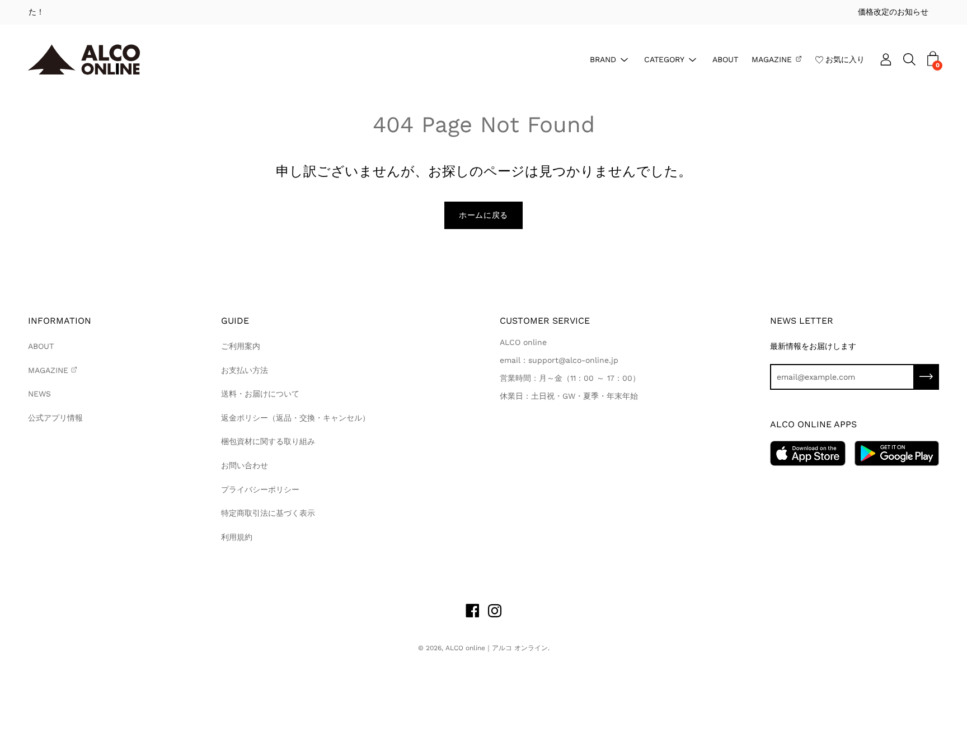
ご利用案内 (240, 346)
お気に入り (845, 58)
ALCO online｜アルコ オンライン (496, 648)
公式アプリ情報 (55, 417)
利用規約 (236, 537)
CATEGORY (664, 58)
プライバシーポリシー (260, 489)
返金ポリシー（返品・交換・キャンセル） (295, 417)
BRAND (603, 58)
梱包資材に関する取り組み (268, 441)
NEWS (39, 393)
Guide (235, 320)
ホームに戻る (483, 215)
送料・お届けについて (260, 393)
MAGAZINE (772, 58)
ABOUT (725, 58)
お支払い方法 (244, 370)
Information (59, 320)
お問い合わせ (244, 465)
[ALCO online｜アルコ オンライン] (84, 59)
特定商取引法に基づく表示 (268, 513)
